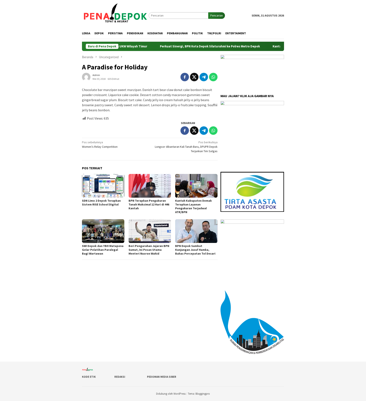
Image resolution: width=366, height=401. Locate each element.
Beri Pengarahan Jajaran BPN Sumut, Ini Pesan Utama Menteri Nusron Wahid (149, 249)
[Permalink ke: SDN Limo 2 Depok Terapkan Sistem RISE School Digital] (103, 186)
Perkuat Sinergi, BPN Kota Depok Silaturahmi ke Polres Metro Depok (198, 46)
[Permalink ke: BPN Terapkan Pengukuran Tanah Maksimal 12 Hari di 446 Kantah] (150, 186)
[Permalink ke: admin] (86, 77)
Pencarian (216, 15)
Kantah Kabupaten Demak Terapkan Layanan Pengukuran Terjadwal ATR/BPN (193, 206)
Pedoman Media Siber (161, 377)
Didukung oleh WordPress (171, 393)
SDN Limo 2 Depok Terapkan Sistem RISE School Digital (101, 202)
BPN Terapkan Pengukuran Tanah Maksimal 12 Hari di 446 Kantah (149, 204)
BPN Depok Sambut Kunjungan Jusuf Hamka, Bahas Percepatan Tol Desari (195, 249)
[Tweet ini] (194, 77)
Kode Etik (89, 377)
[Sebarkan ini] (184, 77)
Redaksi (119, 377)
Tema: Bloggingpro (199, 393)
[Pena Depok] (115, 15)
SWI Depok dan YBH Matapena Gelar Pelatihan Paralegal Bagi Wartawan (102, 249)
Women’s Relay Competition (100, 144)
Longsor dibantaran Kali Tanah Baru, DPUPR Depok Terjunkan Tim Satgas (186, 146)
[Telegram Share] (204, 77)
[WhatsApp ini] (213, 77)
